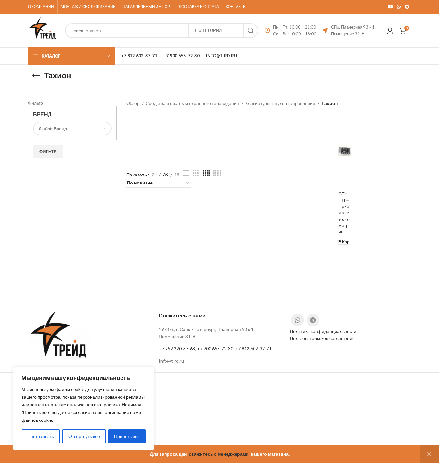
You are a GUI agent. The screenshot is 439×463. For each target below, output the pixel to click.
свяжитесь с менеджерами (219, 454)
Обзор (133, 103)
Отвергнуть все (84, 436)
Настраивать (40, 436)
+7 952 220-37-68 (177, 348)
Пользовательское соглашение (322, 338)
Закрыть (429, 454)
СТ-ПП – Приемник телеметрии (343, 213)
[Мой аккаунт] (390, 30)
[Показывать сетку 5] (217, 173)
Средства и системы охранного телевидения (193, 103)
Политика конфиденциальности (323, 331)
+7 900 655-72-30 (215, 348)
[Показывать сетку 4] (206, 173)
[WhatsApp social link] (399, 7)
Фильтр (48, 151)
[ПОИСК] (251, 30)
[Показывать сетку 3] (196, 173)
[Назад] (36, 75)
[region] (83, 408)
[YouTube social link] (390, 7)
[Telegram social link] (407, 7)
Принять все (127, 436)
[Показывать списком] (186, 173)
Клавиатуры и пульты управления (280, 103)
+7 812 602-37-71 (253, 348)
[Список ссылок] (219, 360)
